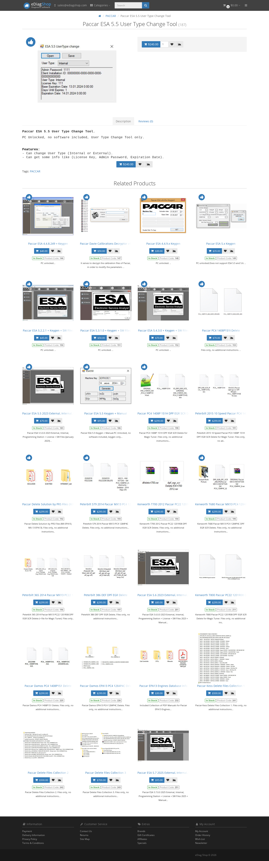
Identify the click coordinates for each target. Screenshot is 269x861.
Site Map (85, 839)
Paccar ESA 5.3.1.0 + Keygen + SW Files (105, 330)
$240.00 (152, 44)
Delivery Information (33, 835)
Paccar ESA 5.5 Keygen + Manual (105, 413)
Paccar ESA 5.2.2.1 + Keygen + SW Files (48, 330)
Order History (202, 835)
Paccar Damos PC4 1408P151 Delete (48, 686)
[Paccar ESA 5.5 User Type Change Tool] (77, 72)
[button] (231, 5)
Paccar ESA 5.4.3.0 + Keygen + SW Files (163, 330)
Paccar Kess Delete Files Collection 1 (221, 686)
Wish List (200, 839)
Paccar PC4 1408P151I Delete (221, 330)
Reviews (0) (145, 121)
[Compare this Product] (179, 44)
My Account (201, 831)
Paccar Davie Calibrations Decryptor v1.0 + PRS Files (114, 243)
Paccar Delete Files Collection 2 (48, 773)
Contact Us (86, 831)
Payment (27, 831)
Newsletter (201, 843)
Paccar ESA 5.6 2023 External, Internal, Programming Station (176, 595)
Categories (101, 5)
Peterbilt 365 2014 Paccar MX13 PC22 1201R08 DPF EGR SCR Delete (66, 595)
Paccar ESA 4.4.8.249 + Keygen (48, 243)
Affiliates (142, 839)
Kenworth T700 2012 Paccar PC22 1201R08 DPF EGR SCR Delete (178, 504)
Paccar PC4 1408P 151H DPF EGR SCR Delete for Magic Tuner (177, 413)
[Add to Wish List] (172, 44)
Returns (84, 835)
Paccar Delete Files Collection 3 (105, 773)
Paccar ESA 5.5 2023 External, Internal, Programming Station (61, 413)
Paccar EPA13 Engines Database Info (163, 686)
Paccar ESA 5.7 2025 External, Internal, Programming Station (176, 773)
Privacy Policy (29, 839)
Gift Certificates (146, 835)
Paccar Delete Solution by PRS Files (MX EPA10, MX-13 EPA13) (62, 504)
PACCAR (35, 171)
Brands (141, 831)
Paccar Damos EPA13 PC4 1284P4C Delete (107, 686)
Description (123, 121)
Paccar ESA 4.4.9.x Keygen (163, 243)
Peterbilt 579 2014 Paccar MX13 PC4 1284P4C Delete (114, 504)
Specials (142, 843)
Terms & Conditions (33, 843)
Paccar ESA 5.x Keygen (221, 243)
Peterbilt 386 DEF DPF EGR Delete (105, 595)
